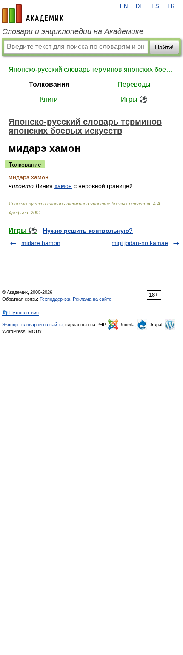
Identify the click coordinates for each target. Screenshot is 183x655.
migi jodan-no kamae (140, 242)
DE (139, 6)
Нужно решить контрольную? (88, 230)
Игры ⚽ (134, 99)
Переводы (134, 84)
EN (124, 6)
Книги (49, 99)
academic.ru (32, 13)
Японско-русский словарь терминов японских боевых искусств (91, 69)
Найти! (164, 47)
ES (155, 6)
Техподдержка (55, 299)
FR (170, 6)
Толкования (49, 84)
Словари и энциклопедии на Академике (72, 31)
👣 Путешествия (20, 312)
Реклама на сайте (92, 299)
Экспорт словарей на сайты (32, 324)
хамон (63, 185)
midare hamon (40, 242)
